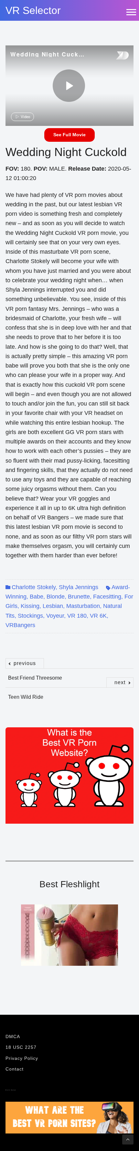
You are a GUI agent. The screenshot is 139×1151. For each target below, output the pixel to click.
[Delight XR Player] (114, 56)
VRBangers (20, 625)
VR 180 (77, 615)
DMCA (12, 1036)
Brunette (79, 596)
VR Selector (33, 10)
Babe (36, 596)
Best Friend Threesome (35, 674)
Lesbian (53, 606)
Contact (14, 1069)
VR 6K (98, 615)
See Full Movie (69, 134)
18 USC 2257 (21, 1047)
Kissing (30, 606)
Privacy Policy (21, 1058)
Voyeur (55, 615)
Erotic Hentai (10, 1090)
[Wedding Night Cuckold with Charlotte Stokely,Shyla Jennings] (69, 85)
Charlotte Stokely (34, 587)
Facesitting (107, 596)
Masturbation (83, 606)
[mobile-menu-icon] (131, 12)
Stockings (30, 615)
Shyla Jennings (78, 587)
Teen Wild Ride (66, 693)
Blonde (56, 596)
